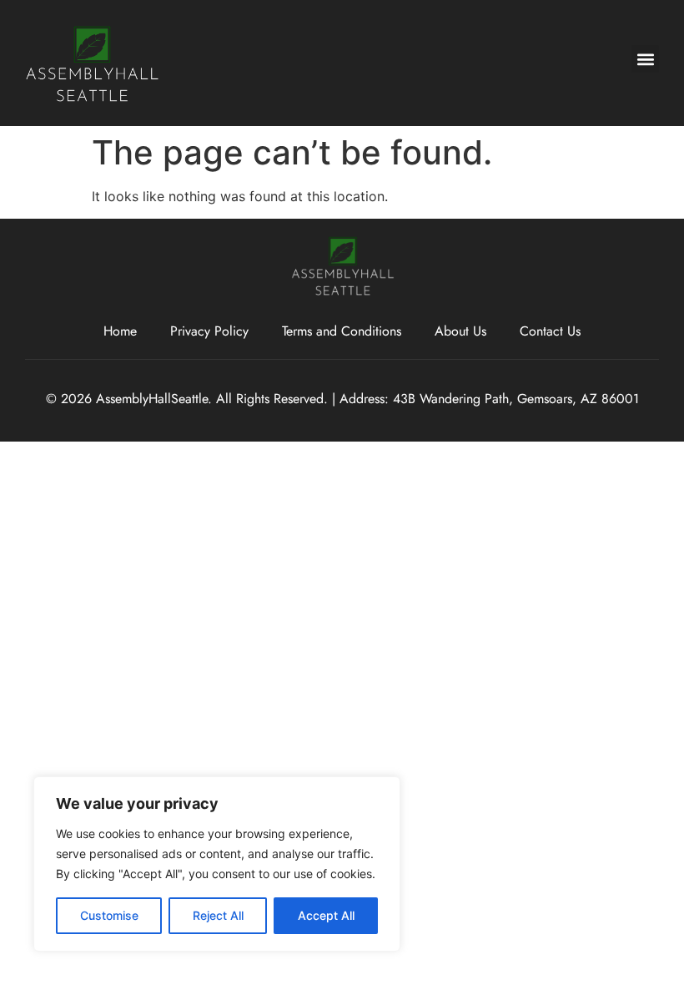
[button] (645, 59)
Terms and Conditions (341, 331)
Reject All (218, 915)
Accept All (326, 915)
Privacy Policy (209, 331)
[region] (216, 864)
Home (120, 331)
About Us (460, 331)
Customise (109, 915)
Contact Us (550, 331)
